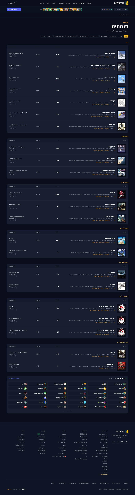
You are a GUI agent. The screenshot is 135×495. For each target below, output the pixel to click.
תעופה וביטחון (104, 442)
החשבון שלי (41, 440)
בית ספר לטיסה (71, 36)
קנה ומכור (105, 461)
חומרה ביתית (83, 448)
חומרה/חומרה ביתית (102, 451)
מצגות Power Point (81, 459)
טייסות (75, 3)
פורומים (82, 3)
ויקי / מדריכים (62, 442)
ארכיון (43, 36)
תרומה (53, 483)
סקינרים (105, 464)
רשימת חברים (41, 437)
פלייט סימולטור (103, 434)
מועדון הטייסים (103, 437)
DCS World (104, 448)
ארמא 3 (105, 469)
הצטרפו (9, 489)
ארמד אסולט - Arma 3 (80, 442)
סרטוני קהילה (62, 453)
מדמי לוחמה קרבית (59, 36)
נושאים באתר (20, 440)
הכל (126, 36)
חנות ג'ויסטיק (20, 448)
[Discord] (126, 441)
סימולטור (125, 483)
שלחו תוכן (42, 442)
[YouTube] (122, 441)
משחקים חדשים (104, 483)
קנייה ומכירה (62, 448)
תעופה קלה (104, 472)
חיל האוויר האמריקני (81, 451)
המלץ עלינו (42, 448)
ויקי (47, 3)
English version (19, 445)
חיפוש (42, 3)
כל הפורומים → (103, 475)
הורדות (54, 3)
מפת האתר (21, 437)
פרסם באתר (41, 453)
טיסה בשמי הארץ (83, 36)
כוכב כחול (84, 453)
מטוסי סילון (113, 36)
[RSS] (118, 441)
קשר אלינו (21, 451)
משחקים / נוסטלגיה (102, 453)
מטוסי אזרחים (94, 36)
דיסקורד (41, 434)
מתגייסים (105, 466)
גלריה (68, 3)
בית (127, 15)
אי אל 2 (105, 445)
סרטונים (61, 3)
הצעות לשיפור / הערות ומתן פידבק (100, 457)
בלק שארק (84, 445)
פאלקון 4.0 (104, 440)
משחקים (63, 451)
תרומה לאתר (41, 451)
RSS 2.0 (22, 442)
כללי (120, 36)
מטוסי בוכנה (104, 36)
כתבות (89, 3)
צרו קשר (42, 445)
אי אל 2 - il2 (83, 437)
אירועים (84, 440)
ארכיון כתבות (62, 437)
